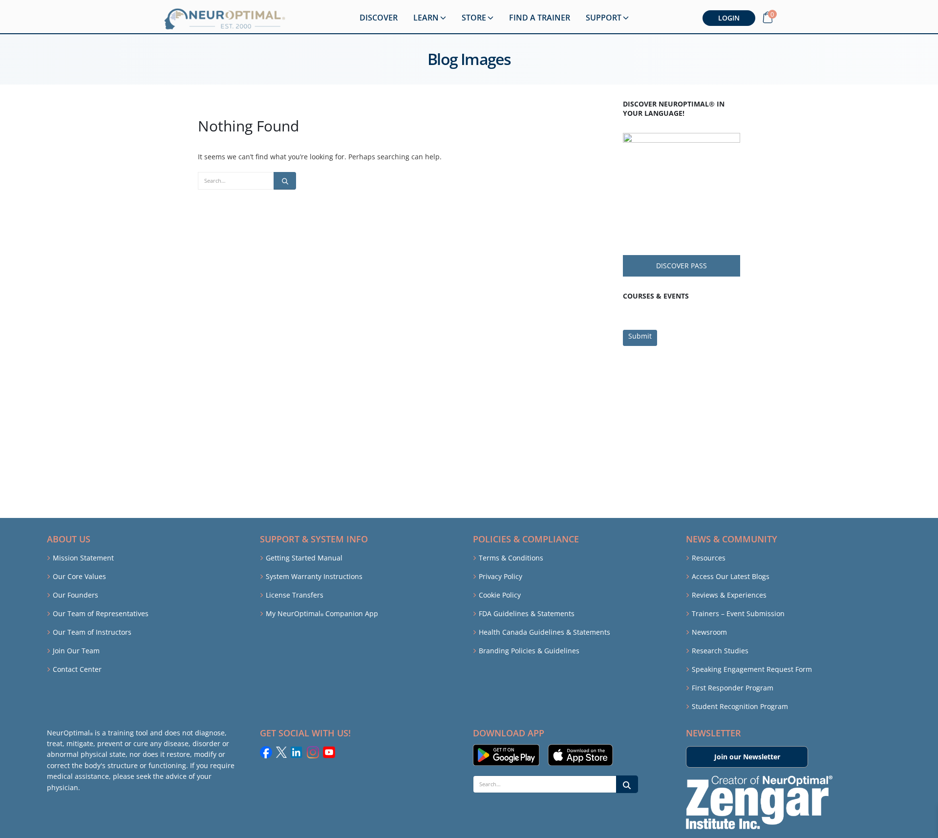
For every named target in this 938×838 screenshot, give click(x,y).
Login (729, 17)
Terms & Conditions (511, 557)
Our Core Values (79, 576)
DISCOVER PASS (681, 265)
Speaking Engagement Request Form (752, 669)
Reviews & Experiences (729, 595)
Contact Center (77, 669)
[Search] (285, 181)
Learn (426, 17)
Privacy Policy (500, 576)
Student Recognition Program (740, 706)
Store (474, 17)
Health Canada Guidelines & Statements (544, 632)
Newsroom (709, 632)
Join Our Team (76, 650)
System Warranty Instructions (314, 576)
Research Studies (720, 650)
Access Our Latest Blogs (730, 576)
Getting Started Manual (304, 557)
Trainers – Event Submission (738, 613)
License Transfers (294, 595)
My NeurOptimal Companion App (322, 613)
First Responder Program (732, 687)
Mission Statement (83, 557)
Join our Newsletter (747, 756)
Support (603, 17)
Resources (708, 557)
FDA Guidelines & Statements (527, 613)
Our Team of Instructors (92, 632)
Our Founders (75, 595)
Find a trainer (539, 17)
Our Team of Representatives (101, 613)
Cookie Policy (500, 595)
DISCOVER (379, 17)
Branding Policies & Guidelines (529, 650)
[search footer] (627, 784)
